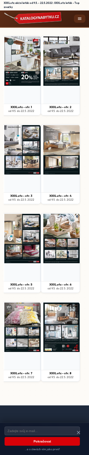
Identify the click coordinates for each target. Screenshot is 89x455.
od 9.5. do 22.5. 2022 (21, 111)
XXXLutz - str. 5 (21, 284)
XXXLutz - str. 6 (60, 284)
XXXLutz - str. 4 (60, 195)
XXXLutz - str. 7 (21, 373)
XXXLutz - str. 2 (60, 107)
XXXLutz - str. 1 (21, 107)
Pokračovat (42, 441)
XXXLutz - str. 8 (60, 373)
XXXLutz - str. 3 (21, 195)
